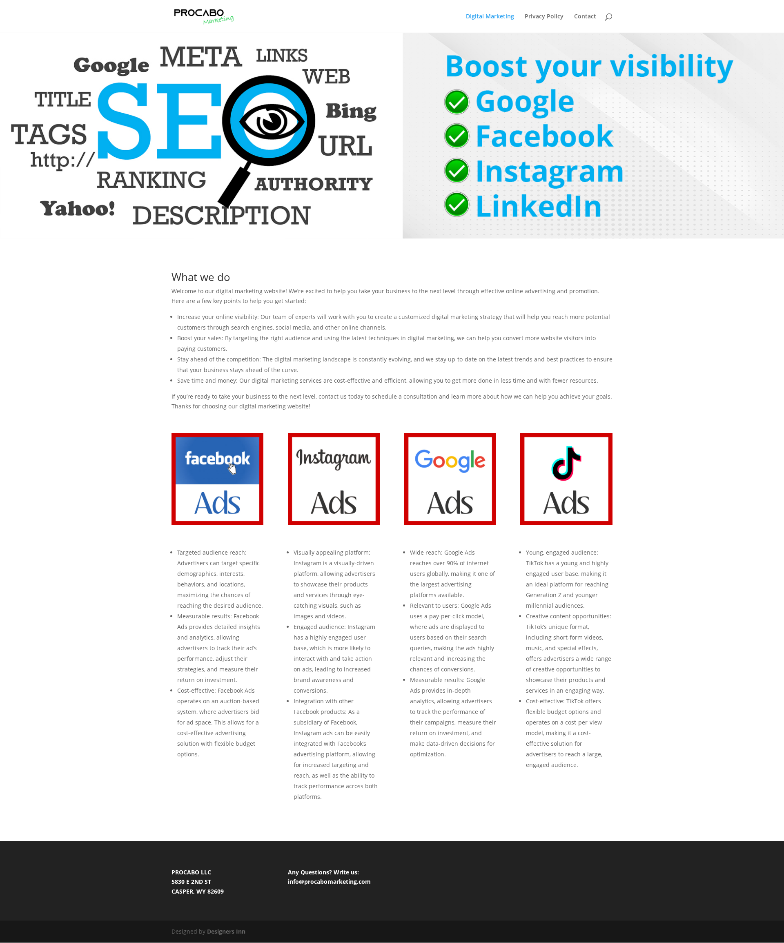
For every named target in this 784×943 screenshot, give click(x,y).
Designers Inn (226, 931)
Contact (585, 16)
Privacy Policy (544, 16)
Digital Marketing (490, 16)
